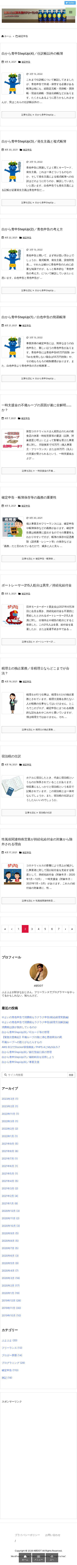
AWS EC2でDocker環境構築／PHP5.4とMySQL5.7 (31, 1046)
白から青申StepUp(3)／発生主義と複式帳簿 (34, 141)
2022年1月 (10, 1136)
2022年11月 (10, 1113)
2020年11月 (10, 1218)
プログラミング (13, 1362)
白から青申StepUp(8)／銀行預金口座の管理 (27, 1051)
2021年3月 (10, 1188)
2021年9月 (10, 1143)
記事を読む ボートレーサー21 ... (38, 641)
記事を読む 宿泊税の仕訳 (38, 812)
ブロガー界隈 (12, 1355)
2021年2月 (10, 1195)
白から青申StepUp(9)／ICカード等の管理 (25, 1032)
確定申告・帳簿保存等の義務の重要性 (29, 497)
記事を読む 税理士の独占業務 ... (38, 729)
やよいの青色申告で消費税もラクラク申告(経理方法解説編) (35, 1022)
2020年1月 (11, 1292)
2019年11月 (11, 1307)
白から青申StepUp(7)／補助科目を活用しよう (28, 1056)
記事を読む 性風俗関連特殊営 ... (38, 900)
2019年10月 (11, 1315)
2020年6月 (10, 1255)
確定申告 (26, 61)
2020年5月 (10, 1263)
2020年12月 (11, 1210)
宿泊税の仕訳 (11, 756)
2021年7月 (10, 1158)
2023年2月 (10, 1106)
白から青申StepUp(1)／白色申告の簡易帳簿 (34, 317)
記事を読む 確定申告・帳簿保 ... (38, 558)
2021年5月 (10, 1173)
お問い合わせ (52, 1534)
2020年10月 (11, 1225)
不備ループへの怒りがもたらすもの (22, 1042)
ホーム (7, 36)
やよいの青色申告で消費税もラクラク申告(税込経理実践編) (35, 1017)
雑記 (7, 1377)
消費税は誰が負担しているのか (19, 1027)
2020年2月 (11, 1285)
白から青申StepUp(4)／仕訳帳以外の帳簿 (32, 53)
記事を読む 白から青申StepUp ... (38, 114)
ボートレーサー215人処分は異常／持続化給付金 (37, 585)
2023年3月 (10, 1098)
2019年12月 (11, 1300)
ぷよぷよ (9, 1340)
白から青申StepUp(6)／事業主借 (20, 1061)
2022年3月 (10, 1121)
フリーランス (12, 1347)
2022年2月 (10, 1128)
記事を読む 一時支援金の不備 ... (38, 470)
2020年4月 (10, 1270)
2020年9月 (10, 1233)
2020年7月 (10, 1248)
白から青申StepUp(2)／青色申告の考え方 (32, 229)
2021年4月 (10, 1180)
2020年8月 (10, 1240)
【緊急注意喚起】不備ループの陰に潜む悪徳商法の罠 (32, 1037)
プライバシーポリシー (27, 1534)
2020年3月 (11, 1278)
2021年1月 (10, 1203)
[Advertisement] (29, 1457)
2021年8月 (10, 1151)
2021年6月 (10, 1165)
